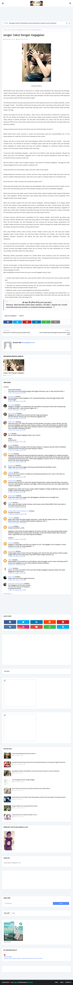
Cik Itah (10, 568)
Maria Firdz (11, 577)
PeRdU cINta (12, 422)
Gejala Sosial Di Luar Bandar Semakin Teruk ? (24, 814)
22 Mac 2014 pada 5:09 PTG (16, 462)
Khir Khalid (11, 405)
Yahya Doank (12, 496)
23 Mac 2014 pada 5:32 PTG (16, 548)
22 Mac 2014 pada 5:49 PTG (16, 469)
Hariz (9, 433)
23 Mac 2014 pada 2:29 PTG (16, 539)
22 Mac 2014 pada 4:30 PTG (16, 450)
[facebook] (10, 622)
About (61, 982)
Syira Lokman (12, 413)
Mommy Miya (12, 481)
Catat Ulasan (7, 593)
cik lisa (10, 502)
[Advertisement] (36, 14)
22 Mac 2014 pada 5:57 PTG (16, 477)
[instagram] (23, 627)
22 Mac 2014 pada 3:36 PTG (16, 430)
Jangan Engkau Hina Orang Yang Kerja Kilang (24, 806)
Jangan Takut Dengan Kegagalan (13, 373)
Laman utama (7, 29)
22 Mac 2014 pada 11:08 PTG (16, 514)
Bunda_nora (11, 465)
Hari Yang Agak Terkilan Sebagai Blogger (23, 779)
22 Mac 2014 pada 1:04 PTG (16, 393)
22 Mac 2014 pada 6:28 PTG (16, 499)
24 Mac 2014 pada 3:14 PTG (16, 580)
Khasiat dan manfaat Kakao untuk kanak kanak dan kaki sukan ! (23, 958)
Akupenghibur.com (10, 39)
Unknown (11, 472)
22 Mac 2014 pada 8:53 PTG (16, 507)
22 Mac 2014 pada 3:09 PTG (16, 418)
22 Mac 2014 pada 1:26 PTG (16, 401)
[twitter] (23, 622)
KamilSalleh (11, 551)
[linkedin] (36, 622)
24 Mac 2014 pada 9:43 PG (16, 565)
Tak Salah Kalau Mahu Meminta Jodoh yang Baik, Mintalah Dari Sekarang (29, 23)
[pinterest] (63, 622)
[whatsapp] (50, 627)
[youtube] (36, 627)
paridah (10, 445)
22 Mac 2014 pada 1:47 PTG (16, 410)
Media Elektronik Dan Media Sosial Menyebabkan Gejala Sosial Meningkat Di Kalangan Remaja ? (39, 797)
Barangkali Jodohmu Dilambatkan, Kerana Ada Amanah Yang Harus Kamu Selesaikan (36, 771)
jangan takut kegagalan (18, 29)
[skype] (63, 627)
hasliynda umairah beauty (16, 583)
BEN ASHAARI (8, 957)
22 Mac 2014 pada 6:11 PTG (16, 492)
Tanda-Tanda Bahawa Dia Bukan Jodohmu (24, 753)
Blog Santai (11, 396)
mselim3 (10, 526)
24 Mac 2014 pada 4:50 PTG (16, 590)
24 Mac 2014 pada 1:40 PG (16, 556)
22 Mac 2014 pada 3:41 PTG (16, 442)
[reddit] (50, 622)
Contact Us (68, 982)
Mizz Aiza (11, 454)
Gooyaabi (30, 982)
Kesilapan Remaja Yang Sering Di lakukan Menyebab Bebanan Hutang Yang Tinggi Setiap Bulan (38, 762)
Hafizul (10, 560)
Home (56, 982)
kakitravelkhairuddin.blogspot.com (18, 511)
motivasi (21, 315)
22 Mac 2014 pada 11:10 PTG (16, 523)
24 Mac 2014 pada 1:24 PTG (16, 573)
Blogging (15, 982)
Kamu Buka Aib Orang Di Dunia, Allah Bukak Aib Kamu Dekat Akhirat (31, 788)
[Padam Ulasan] (25, 393)
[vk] (10, 627)
